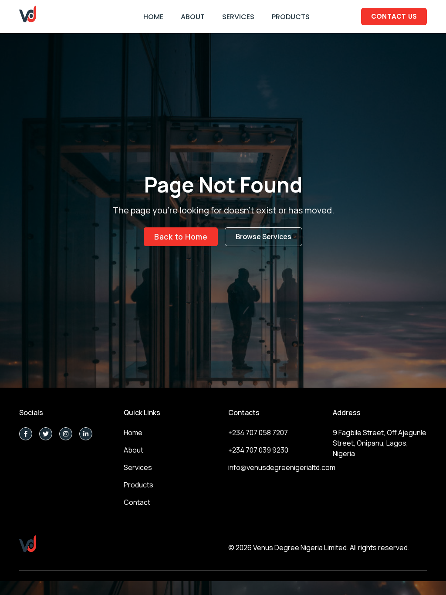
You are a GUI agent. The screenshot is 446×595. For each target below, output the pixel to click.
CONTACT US (394, 16)
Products (138, 485)
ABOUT (193, 17)
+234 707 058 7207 (258, 432)
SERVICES (238, 17)
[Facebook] (25, 433)
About (133, 450)
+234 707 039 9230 (258, 450)
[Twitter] (45, 433)
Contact (137, 502)
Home (133, 432)
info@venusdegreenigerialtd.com (281, 467)
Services (138, 467)
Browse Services (263, 236)
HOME (153, 17)
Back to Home (180, 236)
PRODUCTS (291, 17)
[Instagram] (65, 433)
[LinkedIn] (85, 433)
